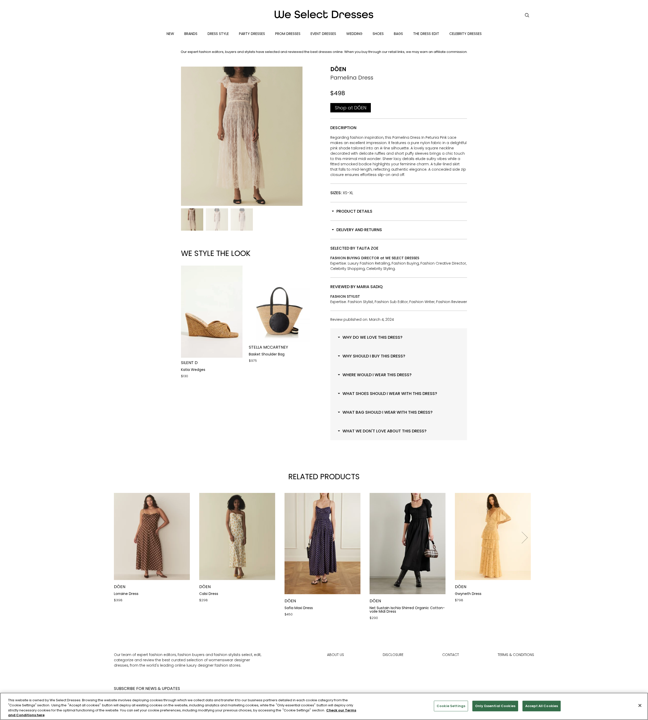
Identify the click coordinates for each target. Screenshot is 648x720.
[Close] (639, 705)
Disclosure (393, 654)
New (170, 33)
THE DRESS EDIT (426, 33)
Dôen (338, 69)
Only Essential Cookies (495, 706)
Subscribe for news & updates (147, 688)
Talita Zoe (367, 248)
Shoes (378, 33)
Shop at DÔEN (350, 108)
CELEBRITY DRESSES (465, 33)
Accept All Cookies (541, 706)
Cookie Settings (451, 706)
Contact (450, 654)
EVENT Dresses (323, 33)
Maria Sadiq (370, 287)
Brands (190, 33)
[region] (324, 706)
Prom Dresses (287, 33)
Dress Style (218, 33)
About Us (335, 654)
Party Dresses (252, 33)
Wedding (354, 33)
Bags (398, 33)
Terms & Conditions (516, 654)
